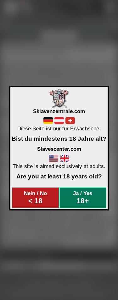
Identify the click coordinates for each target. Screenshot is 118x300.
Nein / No (35, 197)
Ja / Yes (82, 197)
